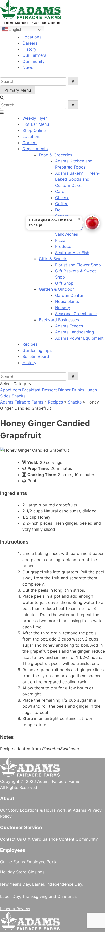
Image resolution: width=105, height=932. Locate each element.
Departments (35, 148)
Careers (29, 43)
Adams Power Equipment (79, 338)
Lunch (91, 389)
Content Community (78, 839)
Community (33, 61)
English (15, 29)
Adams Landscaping (74, 332)
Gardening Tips (37, 350)
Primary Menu (17, 90)
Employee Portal (42, 861)
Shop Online (34, 130)
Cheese (62, 197)
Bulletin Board (35, 356)
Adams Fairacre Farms (21, 402)
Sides (5, 395)
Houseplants (67, 301)
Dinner (64, 389)
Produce (63, 246)
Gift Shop (64, 283)
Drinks (78, 389)
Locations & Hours (37, 810)
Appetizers (10, 389)
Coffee (61, 203)
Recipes (29, 344)
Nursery (62, 307)
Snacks (18, 395)
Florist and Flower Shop (78, 264)
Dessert (49, 389)
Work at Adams (71, 810)
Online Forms (12, 861)
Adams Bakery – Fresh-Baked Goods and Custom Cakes (77, 179)
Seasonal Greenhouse (76, 313)
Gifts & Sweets (53, 258)
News (27, 67)
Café (59, 191)
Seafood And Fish (72, 252)
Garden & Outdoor (56, 289)
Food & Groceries (55, 154)
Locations (31, 36)
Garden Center (69, 295)
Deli (58, 209)
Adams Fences (69, 325)
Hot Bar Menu (35, 124)
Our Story (9, 810)
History (29, 49)
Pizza (60, 240)
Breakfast (31, 389)
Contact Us (11, 839)
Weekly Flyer (34, 118)
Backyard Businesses (59, 319)
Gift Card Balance (40, 839)
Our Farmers (34, 55)
